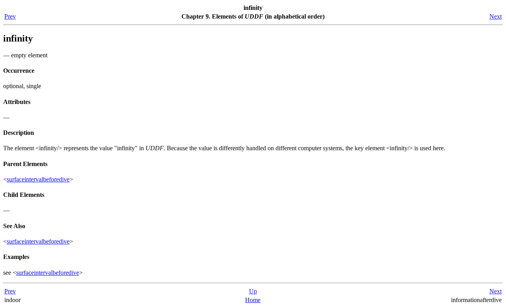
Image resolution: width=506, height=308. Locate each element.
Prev (10, 16)
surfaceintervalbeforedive (38, 179)
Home (253, 300)
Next (495, 16)
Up (253, 291)
